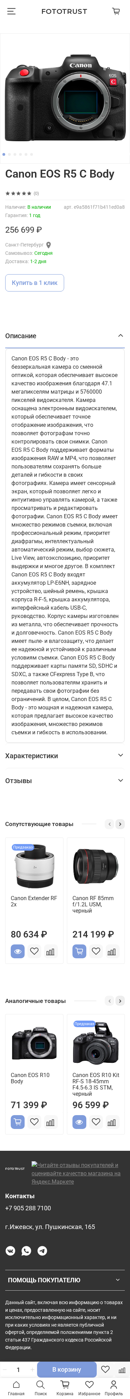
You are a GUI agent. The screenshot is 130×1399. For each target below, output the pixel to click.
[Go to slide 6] (31, 154)
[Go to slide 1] (3, 154)
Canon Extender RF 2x (34, 901)
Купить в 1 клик (35, 282)
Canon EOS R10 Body (30, 1078)
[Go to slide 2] (9, 154)
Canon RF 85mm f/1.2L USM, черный (93, 904)
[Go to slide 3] (15, 154)
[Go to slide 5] (26, 154)
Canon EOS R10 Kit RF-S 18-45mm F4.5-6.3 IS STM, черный (95, 1084)
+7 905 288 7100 (28, 1208)
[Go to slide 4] (20, 154)
